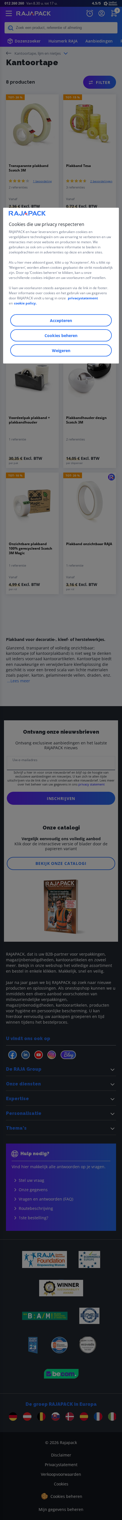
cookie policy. (25, 303)
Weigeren (61, 350)
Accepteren (61, 320)
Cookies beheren (61, 335)
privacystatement (83, 298)
